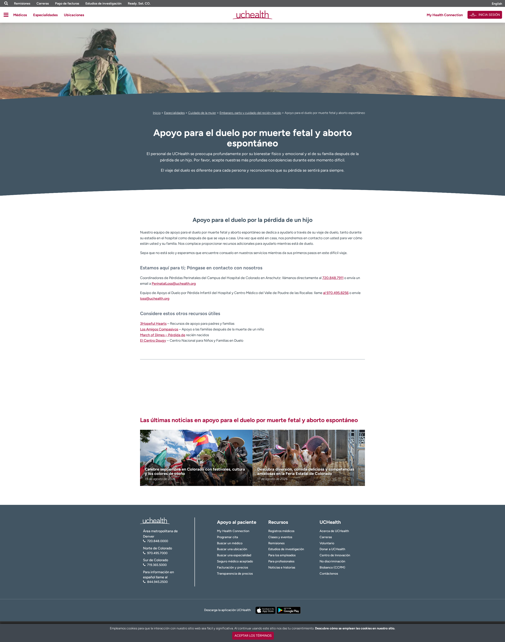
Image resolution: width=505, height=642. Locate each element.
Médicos (20, 15)
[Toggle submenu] (6, 15)
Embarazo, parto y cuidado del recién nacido (250, 113)
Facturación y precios (232, 567)
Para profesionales (281, 561)
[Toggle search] (6, 3)
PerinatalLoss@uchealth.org (174, 283)
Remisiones (22, 3)
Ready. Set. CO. (139, 3)
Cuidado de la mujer (202, 113)
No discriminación (332, 561)
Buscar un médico (229, 543)
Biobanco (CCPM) (332, 567)
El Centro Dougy (153, 340)
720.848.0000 (157, 541)
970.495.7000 (157, 553)
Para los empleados (282, 555)
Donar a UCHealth (332, 549)
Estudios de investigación (103, 3)
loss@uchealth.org (154, 298)
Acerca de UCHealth (334, 531)
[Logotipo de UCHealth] (155, 520)
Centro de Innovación (335, 555)
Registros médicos (281, 531)
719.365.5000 (157, 565)
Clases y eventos (280, 537)
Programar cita (227, 537)
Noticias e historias (281, 567)
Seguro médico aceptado (235, 561)
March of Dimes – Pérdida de (162, 335)
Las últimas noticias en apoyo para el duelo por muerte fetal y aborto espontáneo (249, 420)
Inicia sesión (489, 15)
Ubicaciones (74, 15)
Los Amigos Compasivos (159, 329)
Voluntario (327, 543)
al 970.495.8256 (336, 293)
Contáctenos (329, 573)
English (497, 4)
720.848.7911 (332, 278)
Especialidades (45, 15)
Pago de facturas (67, 3)
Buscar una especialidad (234, 555)
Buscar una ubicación (232, 549)
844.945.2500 (157, 582)
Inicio (157, 113)
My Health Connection (445, 15)
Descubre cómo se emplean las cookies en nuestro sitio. (355, 628)
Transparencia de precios (235, 573)
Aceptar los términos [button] (253, 635)
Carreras (42, 3)
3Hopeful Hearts (153, 323)
